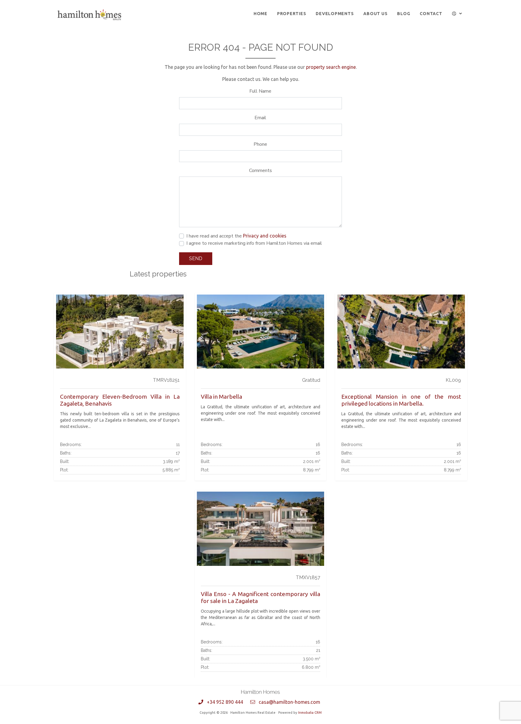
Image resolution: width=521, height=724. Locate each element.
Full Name (260, 91)
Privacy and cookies (264, 235)
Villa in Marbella (221, 396)
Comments (260, 170)
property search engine (331, 67)
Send (195, 258)
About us (375, 13)
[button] (457, 14)
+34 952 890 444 (225, 702)
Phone (260, 144)
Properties (291, 13)
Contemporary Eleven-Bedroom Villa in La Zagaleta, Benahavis (120, 400)
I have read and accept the (236, 236)
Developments (335, 13)
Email (260, 117)
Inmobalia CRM (310, 712)
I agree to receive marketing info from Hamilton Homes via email (254, 243)
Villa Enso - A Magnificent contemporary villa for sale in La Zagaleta (260, 597)
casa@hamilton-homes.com (289, 702)
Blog (403, 13)
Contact (431, 13)
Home (260, 13)
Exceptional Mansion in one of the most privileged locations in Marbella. (401, 400)
